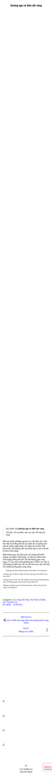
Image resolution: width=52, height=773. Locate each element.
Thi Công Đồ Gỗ (10, 602)
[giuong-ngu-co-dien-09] (26, 488)
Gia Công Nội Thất (21, 600)
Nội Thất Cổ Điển (37, 600)
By (7, 604)
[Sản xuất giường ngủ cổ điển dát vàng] (26, 363)
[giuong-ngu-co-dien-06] (26, 176)
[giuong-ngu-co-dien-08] (26, 51)
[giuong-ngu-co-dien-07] (26, 113)
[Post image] (7, 659)
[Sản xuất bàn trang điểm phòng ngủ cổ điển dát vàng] (26, 300)
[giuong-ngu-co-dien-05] (26, 238)
